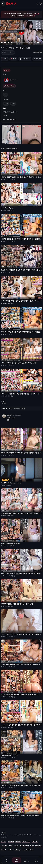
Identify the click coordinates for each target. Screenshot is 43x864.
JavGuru (11, 841)
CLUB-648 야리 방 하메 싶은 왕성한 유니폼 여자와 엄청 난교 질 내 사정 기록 (21, 270)
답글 (8, 420)
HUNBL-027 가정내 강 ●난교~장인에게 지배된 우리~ (19, 363)
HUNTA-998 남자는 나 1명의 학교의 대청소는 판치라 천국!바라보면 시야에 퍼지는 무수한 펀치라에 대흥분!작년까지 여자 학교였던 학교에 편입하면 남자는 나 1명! (21, 394)
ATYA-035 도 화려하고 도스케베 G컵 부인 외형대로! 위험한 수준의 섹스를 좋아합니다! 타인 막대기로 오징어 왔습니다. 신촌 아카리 (21, 453)
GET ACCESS (28, 16)
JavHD (35, 13)
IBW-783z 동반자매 (8, 208)
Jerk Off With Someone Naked (11, 483)
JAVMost (38, 845)
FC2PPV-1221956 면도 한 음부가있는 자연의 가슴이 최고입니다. (21, 634)
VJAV (10, 845)
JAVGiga (18, 850)
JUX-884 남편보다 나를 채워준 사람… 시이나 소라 (17, 604)
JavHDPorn (26, 841)
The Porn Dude (27, 850)
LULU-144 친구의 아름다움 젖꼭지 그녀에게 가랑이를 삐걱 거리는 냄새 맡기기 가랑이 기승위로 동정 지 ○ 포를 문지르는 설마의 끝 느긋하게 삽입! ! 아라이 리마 (21, 725)
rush (5, 95)
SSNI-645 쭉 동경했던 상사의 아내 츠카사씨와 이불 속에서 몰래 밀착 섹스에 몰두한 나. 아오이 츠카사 (21, 664)
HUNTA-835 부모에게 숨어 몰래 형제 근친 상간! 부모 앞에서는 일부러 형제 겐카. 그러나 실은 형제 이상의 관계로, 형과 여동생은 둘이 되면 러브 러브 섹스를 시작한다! (21, 177)
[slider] (19, 42)
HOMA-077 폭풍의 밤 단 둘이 (10, 543)
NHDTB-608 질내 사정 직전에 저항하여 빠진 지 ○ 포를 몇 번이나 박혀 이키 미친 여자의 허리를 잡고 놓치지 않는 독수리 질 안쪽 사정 (21, 239)
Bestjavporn (24, 845)
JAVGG (10, 850)
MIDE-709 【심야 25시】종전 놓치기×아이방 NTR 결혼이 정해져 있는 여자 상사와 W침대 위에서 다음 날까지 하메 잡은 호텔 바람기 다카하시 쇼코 (21, 785)
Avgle (16, 845)
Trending (4, 845)
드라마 (13, 103)
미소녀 (6, 103)
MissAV (3, 841)
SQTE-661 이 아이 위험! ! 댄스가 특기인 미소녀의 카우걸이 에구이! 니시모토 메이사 (21, 513)
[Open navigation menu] (3, 3)
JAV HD (35, 841)
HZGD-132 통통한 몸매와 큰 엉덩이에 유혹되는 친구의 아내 (20, 695)
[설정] (40, 3)
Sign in (4, 408)
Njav (32, 845)
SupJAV (18, 841)
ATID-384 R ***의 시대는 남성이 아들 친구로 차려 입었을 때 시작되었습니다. (21, 574)
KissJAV (3, 850)
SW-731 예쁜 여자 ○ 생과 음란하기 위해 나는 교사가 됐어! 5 (21, 301)
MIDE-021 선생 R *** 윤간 (9, 755)
